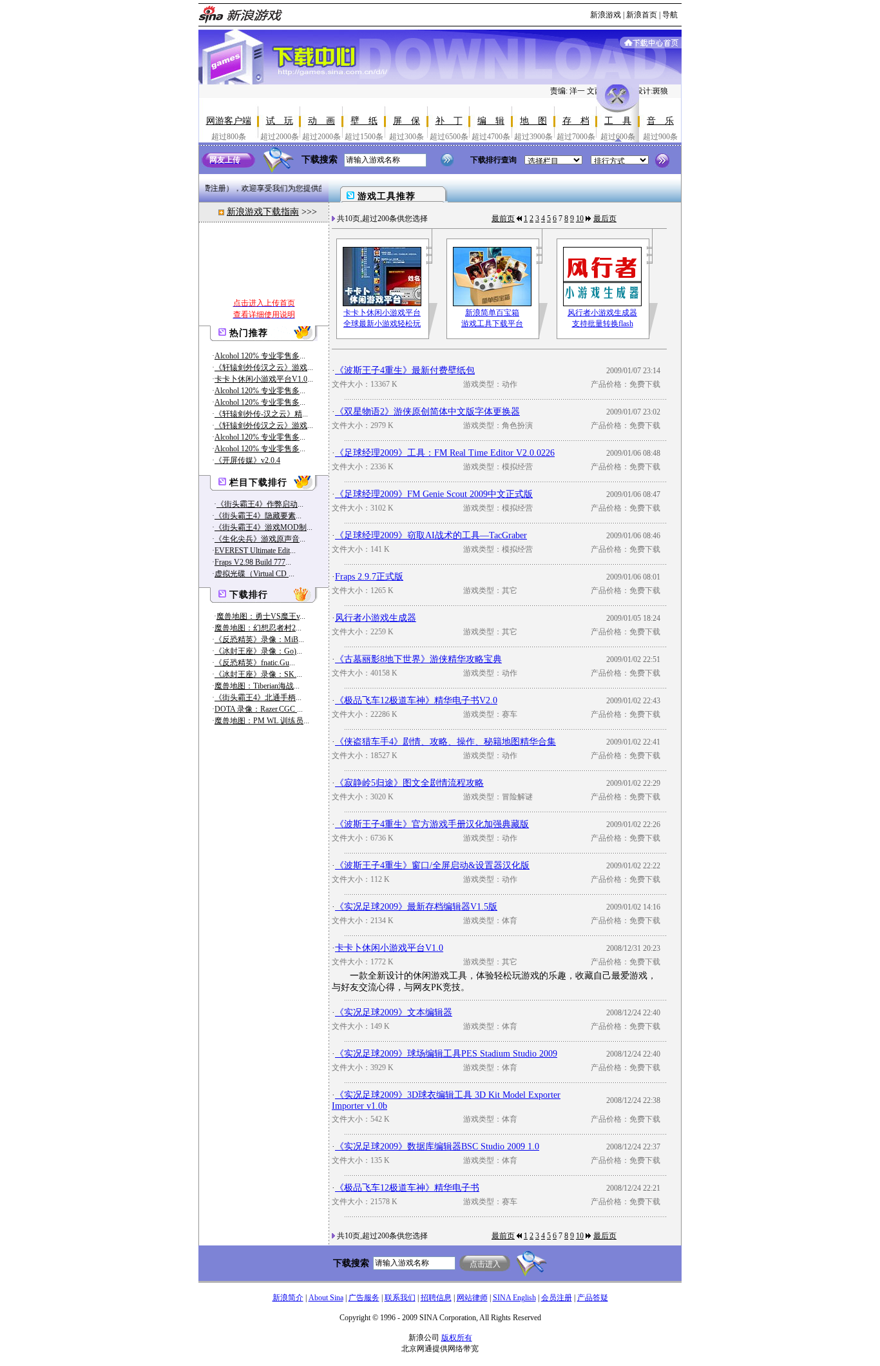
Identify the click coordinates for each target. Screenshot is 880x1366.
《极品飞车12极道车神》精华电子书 (407, 1188)
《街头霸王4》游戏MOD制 (261, 527)
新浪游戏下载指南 (263, 212)
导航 (670, 14)
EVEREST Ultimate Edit (252, 550)
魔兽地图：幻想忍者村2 (255, 627)
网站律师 (472, 1297)
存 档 (575, 121)
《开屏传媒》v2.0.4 (247, 460)
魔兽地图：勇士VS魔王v (258, 616)
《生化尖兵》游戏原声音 (257, 538)
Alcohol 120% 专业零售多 (257, 355)
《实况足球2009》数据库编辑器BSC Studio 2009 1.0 (437, 1146)
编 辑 (490, 121)
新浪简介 (288, 1297)
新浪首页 (641, 14)
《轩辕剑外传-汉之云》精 (258, 413)
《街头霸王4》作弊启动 (257, 504)
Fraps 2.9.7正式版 (369, 576)
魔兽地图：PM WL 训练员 (259, 720)
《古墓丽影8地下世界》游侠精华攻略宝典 (418, 659)
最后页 (605, 218)
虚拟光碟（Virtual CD (252, 573)
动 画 (321, 121)
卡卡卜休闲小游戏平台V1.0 (261, 379)
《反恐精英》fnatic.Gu (252, 662)
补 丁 (449, 121)
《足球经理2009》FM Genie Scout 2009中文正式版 (434, 494)
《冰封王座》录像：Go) (255, 651)
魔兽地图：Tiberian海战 (254, 685)
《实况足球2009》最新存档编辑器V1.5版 (416, 907)
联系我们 (400, 1297)
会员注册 (556, 1297)
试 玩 (279, 121)
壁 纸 (364, 121)
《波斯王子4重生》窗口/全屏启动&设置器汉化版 (432, 865)
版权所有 (456, 1337)
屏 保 (406, 121)
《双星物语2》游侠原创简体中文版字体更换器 (427, 411)
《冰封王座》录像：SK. (255, 674)
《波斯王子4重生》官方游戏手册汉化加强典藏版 (432, 824)
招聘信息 (436, 1297)
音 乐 (660, 121)
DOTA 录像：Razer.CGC (256, 709)
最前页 (503, 218)
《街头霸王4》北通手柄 (255, 697)
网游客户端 (228, 121)
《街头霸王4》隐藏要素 (255, 515)
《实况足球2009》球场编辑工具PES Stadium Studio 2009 (446, 1054)
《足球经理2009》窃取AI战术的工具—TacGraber (431, 535)
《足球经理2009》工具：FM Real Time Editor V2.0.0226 (445, 453)
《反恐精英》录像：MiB (256, 639)
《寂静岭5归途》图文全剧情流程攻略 (409, 783)
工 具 (617, 121)
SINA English (514, 1297)
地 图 (533, 121)
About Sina (326, 1297)
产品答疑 (592, 1297)
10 (580, 218)
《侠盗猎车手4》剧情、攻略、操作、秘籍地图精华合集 (445, 741)
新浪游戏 (605, 14)
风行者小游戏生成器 (375, 618)
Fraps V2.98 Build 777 (250, 562)
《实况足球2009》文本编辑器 (393, 1012)
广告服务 (364, 1297)
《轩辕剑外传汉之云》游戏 (261, 367)
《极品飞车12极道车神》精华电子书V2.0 (416, 700)
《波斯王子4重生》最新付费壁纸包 (405, 370)
